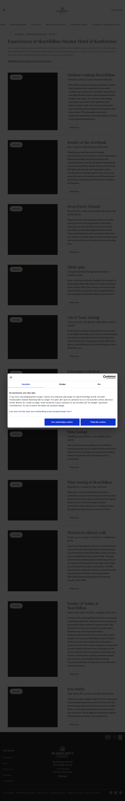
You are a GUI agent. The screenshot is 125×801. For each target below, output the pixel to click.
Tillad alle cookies (98, 422)
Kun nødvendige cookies (62, 422)
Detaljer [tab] (62, 384)
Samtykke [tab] (26, 384)
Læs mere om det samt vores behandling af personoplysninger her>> (41, 411)
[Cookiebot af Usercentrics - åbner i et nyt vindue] (105, 377)
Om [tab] (99, 384)
